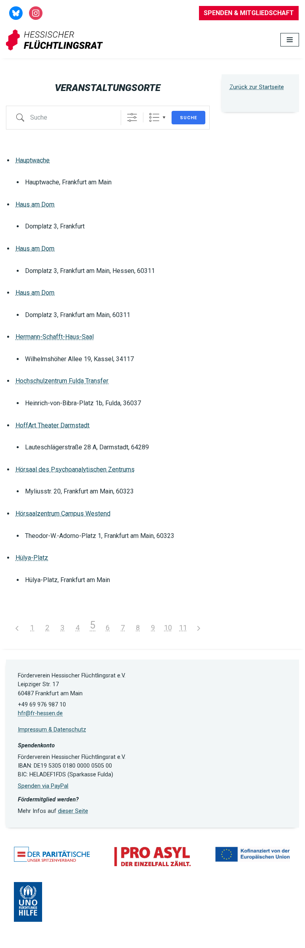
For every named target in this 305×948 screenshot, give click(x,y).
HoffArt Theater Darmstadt (52, 425)
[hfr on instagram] (35, 12)
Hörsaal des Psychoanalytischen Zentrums (75, 469)
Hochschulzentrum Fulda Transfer (61, 381)
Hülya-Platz (31, 557)
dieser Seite (73, 811)
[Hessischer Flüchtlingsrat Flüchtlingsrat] (56, 39)
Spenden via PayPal (43, 786)
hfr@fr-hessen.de (40, 713)
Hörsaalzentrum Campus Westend (62, 513)
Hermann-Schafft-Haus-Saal (54, 337)
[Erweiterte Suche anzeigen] (132, 117)
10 (168, 627)
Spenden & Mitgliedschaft (249, 13)
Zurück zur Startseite (257, 87)
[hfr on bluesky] (16, 12)
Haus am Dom (34, 204)
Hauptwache (32, 160)
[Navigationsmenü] (289, 39)
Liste (154, 117)
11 (183, 627)
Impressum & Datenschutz (52, 729)
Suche (188, 117)
